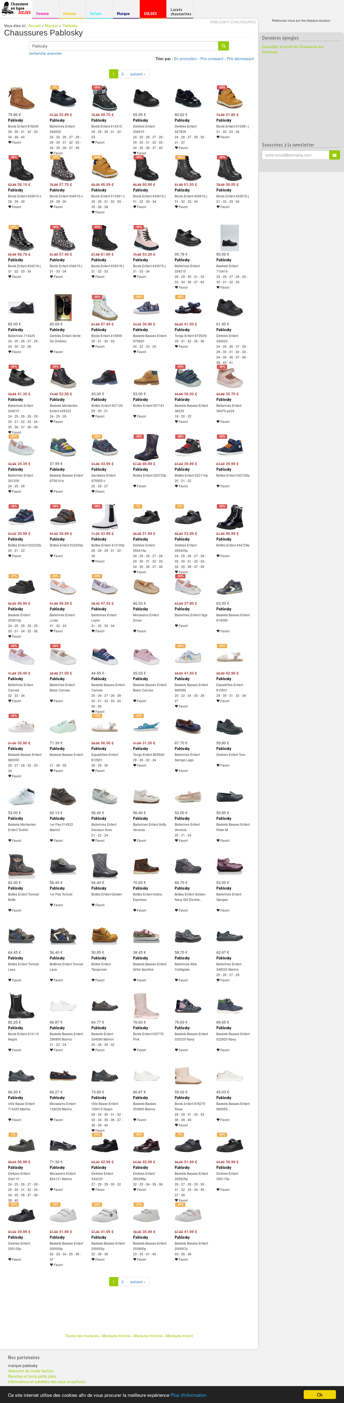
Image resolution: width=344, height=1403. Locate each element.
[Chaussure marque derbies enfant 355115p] (229, 1145)
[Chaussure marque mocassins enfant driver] (146, 587)
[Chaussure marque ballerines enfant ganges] (229, 866)
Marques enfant (179, 1335)
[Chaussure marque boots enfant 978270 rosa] (188, 1075)
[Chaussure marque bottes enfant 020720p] (146, 447)
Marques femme (116, 1335)
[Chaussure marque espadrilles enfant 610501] (104, 726)
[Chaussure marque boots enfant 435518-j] (104, 237)
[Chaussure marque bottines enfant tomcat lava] (63, 936)
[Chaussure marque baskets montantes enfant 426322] (63, 377)
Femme (44, 13)
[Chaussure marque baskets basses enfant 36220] (188, 377)
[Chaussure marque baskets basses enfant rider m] (229, 796)
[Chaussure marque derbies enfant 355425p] (188, 517)
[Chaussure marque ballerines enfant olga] (188, 587)
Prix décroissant (240, 58)
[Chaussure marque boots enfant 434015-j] (63, 237)
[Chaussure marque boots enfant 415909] (104, 307)
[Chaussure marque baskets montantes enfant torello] (21, 796)
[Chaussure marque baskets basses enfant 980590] (188, 656)
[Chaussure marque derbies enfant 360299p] (146, 1145)
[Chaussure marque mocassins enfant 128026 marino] (63, 1075)
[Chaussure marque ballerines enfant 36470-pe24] (229, 377)
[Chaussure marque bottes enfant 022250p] (63, 517)
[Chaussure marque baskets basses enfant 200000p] (63, 1215)
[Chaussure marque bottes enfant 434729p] (229, 517)
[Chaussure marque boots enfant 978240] (21, 98)
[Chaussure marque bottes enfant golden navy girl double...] (188, 866)
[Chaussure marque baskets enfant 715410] (229, 237)
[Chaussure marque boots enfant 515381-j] (229, 98)
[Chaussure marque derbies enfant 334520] (229, 307)
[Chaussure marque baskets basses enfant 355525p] (188, 1145)
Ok (320, 1394)
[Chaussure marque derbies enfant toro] (229, 726)
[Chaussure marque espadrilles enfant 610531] (229, 656)
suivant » (138, 74)
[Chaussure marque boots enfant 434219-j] (21, 237)
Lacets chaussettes (181, 11)
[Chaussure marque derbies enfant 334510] (146, 98)
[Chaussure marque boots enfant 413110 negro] (21, 1005)
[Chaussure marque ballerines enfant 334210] (188, 237)
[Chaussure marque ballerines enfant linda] (63, 587)
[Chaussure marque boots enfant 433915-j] (188, 168)
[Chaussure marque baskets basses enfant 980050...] (229, 1075)
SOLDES (152, 14)
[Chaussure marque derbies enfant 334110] (21, 1145)
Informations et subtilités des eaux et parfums (46, 1381)
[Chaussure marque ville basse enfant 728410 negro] (104, 1075)
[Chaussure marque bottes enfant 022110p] (188, 447)
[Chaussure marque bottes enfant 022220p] (21, 517)
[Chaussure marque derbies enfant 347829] (188, 98)
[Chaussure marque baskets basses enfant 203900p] (146, 1215)
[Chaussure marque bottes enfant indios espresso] (146, 866)
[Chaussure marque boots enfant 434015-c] (63, 168)
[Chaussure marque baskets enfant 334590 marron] (104, 1005)
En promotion (185, 58)
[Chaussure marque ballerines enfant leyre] (104, 587)
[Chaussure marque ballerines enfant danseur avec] (104, 796)
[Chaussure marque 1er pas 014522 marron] (63, 796)
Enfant (98, 13)
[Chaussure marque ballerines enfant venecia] (188, 796)
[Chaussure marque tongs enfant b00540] (146, 726)
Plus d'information (188, 1394)
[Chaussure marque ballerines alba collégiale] (188, 936)
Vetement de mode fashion (31, 1370)
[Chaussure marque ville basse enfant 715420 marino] (21, 1075)
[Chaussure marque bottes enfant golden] (104, 866)
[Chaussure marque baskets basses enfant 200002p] (104, 1215)
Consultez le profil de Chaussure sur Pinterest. (293, 49)
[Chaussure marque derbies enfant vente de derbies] (63, 307)
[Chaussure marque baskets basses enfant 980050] (21, 726)
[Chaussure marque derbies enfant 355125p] (21, 1215)
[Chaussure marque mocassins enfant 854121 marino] (63, 1145)
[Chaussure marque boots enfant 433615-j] (146, 168)
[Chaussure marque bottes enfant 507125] (104, 377)
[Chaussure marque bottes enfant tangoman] (104, 936)
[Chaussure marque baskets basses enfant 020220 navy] (188, 1005)
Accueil (34, 25)
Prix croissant (211, 58)
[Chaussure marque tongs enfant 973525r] (188, 307)
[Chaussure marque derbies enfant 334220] (104, 1145)
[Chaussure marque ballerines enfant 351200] (21, 447)
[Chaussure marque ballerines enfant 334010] (21, 377)
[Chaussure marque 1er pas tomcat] (63, 866)
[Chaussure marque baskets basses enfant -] (63, 726)
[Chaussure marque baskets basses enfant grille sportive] (146, 936)
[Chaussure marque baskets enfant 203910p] (21, 587)
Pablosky (70, 25)
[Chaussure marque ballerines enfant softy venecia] (146, 796)
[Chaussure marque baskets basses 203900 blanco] (146, 1075)
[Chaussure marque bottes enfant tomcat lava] (21, 936)
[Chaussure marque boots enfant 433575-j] (146, 237)
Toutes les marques (82, 1335)
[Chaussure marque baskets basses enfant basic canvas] (146, 656)
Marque (125, 14)
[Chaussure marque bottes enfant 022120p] (229, 447)
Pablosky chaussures (233, 22)
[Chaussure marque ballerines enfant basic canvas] (63, 656)
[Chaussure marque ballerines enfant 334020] (63, 98)
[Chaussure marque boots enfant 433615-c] (21, 168)
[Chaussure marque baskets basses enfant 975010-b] (63, 447)
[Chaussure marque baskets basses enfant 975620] (146, 307)
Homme (71, 13)
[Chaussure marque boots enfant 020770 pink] (146, 1005)
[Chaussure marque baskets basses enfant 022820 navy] (229, 1005)
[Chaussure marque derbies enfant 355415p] (146, 517)
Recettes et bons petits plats (32, 1376)
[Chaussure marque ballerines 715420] (21, 307)
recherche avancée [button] (45, 53)
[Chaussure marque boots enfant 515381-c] (104, 168)
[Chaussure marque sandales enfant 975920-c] (104, 447)
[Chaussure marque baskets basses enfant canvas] (104, 656)
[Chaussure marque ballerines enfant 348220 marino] (229, 936)
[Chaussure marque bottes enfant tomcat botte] (21, 866)
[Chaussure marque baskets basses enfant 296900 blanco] (63, 1005)
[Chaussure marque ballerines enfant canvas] (21, 656)
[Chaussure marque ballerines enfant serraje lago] (188, 726)
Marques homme (148, 1335)
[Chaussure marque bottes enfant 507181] (146, 377)
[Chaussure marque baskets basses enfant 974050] (229, 587)
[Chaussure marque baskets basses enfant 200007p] (188, 1215)
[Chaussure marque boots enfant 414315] (104, 98)
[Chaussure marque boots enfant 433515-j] (229, 168)
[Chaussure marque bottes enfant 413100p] (104, 517)
